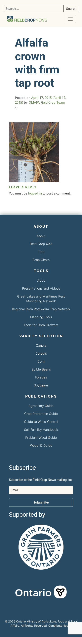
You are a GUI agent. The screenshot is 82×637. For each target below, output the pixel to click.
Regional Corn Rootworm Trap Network (41, 309)
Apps (41, 280)
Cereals (41, 353)
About (41, 236)
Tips (41, 252)
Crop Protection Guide (41, 414)
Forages (41, 377)
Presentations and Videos (41, 288)
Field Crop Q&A (41, 244)
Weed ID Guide (41, 445)
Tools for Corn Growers (41, 325)
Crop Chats (41, 260)
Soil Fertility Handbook (41, 430)
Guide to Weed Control (41, 422)
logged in (35, 193)
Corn (41, 361)
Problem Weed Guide (41, 438)
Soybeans (41, 385)
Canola (41, 345)
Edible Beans (41, 369)
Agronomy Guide (41, 406)
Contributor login (59, 625)
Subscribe (41, 502)
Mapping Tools (41, 317)
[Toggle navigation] (70, 19)
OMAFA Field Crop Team (47, 102)
